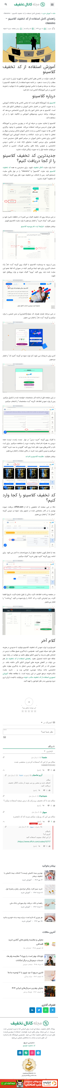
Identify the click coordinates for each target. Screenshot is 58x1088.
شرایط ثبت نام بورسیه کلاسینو (32, 226)
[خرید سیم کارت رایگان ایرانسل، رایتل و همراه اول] (50, 894)
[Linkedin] (20, 1052)
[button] (52, 4)
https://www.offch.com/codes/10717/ (34, 841)
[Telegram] (38, 1052)
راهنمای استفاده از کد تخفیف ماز (18, 658)
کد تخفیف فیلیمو (29, 1045)
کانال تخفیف (38, 167)
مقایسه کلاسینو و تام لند (34, 456)
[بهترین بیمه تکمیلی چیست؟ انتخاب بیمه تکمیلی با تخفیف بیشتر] (50, 880)
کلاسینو (52, 102)
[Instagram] (32, 1052)
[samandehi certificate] (29, 1067)
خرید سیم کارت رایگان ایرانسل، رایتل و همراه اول (24, 888)
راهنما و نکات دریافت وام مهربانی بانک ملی (26, 903)
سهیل (32, 827)
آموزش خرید (46, 13)
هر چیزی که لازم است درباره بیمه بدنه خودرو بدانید (22, 917)
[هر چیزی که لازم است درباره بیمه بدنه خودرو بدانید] (50, 923)
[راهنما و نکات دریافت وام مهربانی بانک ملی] (50, 908)
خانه (53, 13)
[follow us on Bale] (26, 1052)
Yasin (21, 775)
